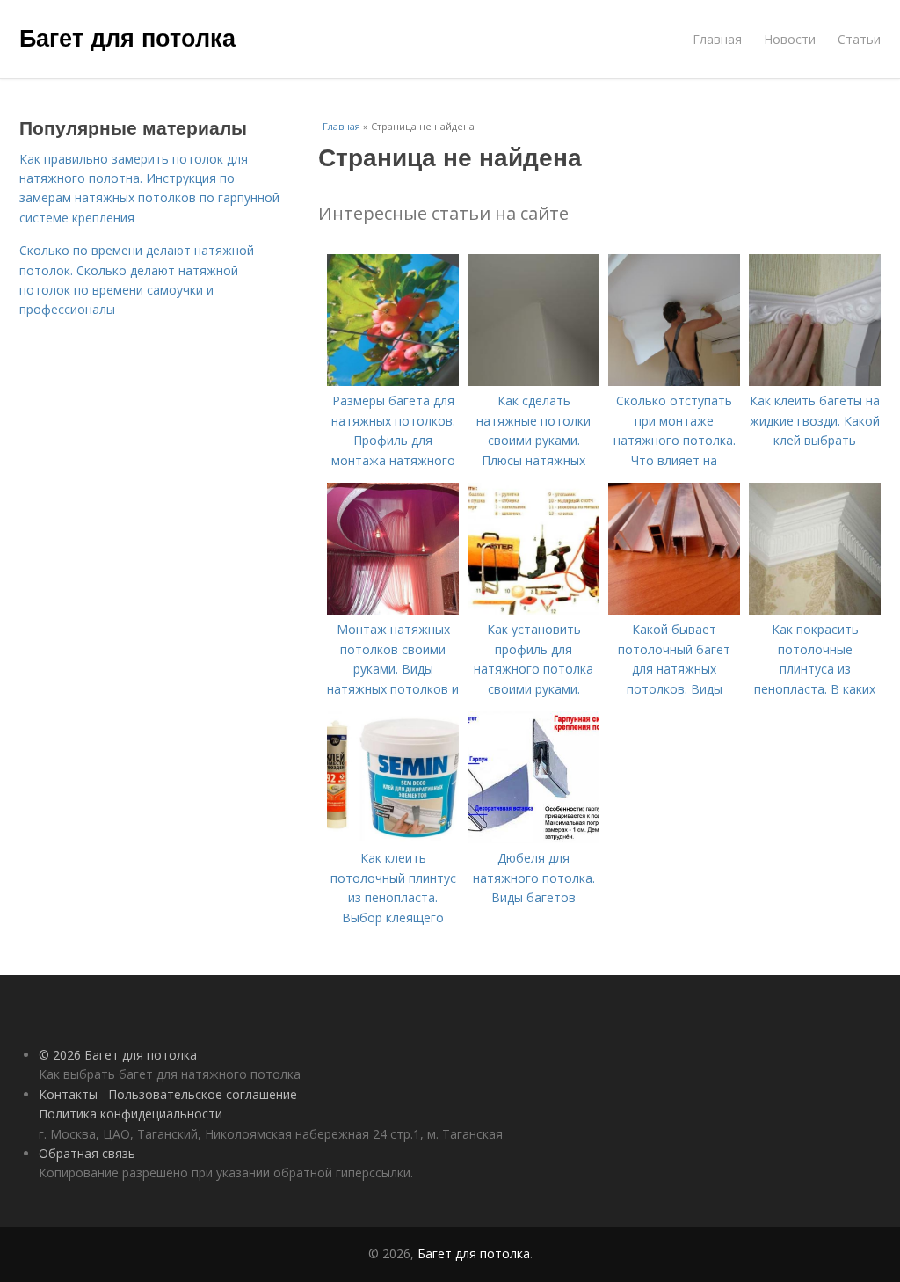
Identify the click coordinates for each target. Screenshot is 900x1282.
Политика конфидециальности (130, 1113)
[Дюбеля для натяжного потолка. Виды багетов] (533, 838)
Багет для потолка (127, 37)
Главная (717, 39)
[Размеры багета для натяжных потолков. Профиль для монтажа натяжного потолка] (393, 381)
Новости (790, 39)
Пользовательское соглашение (202, 1094)
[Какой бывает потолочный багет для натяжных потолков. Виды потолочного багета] (674, 609)
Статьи (859, 39)
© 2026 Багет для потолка (118, 1054)
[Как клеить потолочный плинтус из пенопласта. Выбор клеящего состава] (393, 838)
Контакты (68, 1094)
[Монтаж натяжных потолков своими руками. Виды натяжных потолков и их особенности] (393, 609)
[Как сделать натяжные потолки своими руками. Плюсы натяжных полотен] (533, 381)
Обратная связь (87, 1153)
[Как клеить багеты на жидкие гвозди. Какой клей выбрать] (815, 381)
